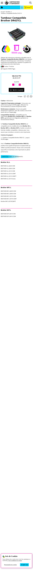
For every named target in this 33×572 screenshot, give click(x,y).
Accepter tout (24, 564)
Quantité (16, 82)
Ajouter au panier (18, 90)
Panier (29, 7)
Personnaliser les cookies (10, 564)
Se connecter (22, 7)
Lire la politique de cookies (15, 560)
